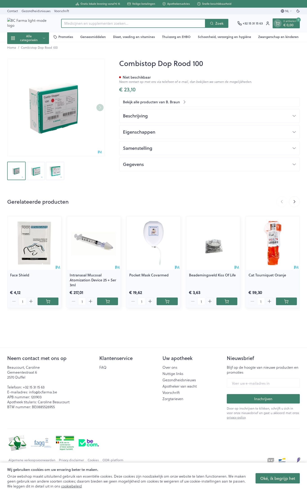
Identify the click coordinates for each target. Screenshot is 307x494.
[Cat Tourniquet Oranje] (273, 243)
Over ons (169, 367)
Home (11, 47)
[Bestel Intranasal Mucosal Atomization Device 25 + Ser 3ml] (107, 301)
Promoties (65, 37)
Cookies (93, 460)
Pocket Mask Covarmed (149, 275)
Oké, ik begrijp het (277, 478)
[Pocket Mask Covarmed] (153, 243)
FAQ (103, 367)
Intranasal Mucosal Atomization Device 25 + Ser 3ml (93, 279)
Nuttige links (172, 373)
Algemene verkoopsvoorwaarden (32, 460)
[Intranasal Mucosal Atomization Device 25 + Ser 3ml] (94, 243)
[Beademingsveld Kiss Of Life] (213, 243)
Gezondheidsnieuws (36, 11)
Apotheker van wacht (179, 386)
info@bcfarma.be (43, 392)
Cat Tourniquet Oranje (267, 275)
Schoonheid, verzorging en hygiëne (224, 37)
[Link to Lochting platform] (298, 460)
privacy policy (236, 417)
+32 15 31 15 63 (33, 387)
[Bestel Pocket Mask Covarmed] (167, 301)
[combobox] (133, 23)
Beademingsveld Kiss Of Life (212, 275)
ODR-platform (112, 460)
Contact (12, 11)
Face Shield (19, 275)
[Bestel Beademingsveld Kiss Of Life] (226, 301)
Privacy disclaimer (71, 460)
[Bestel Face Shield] (48, 301)
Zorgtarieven (172, 398)
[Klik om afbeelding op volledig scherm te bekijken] (56, 107)
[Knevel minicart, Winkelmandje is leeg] (278, 23)
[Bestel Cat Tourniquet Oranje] (286, 301)
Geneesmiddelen (93, 37)
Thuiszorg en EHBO (176, 37)
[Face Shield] (34, 243)
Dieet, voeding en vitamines (134, 37)
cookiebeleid (71, 486)
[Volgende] (100, 107)
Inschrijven (263, 398)
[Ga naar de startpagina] (29, 23)
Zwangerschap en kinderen (278, 37)
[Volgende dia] (294, 201)
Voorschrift (61, 11)
